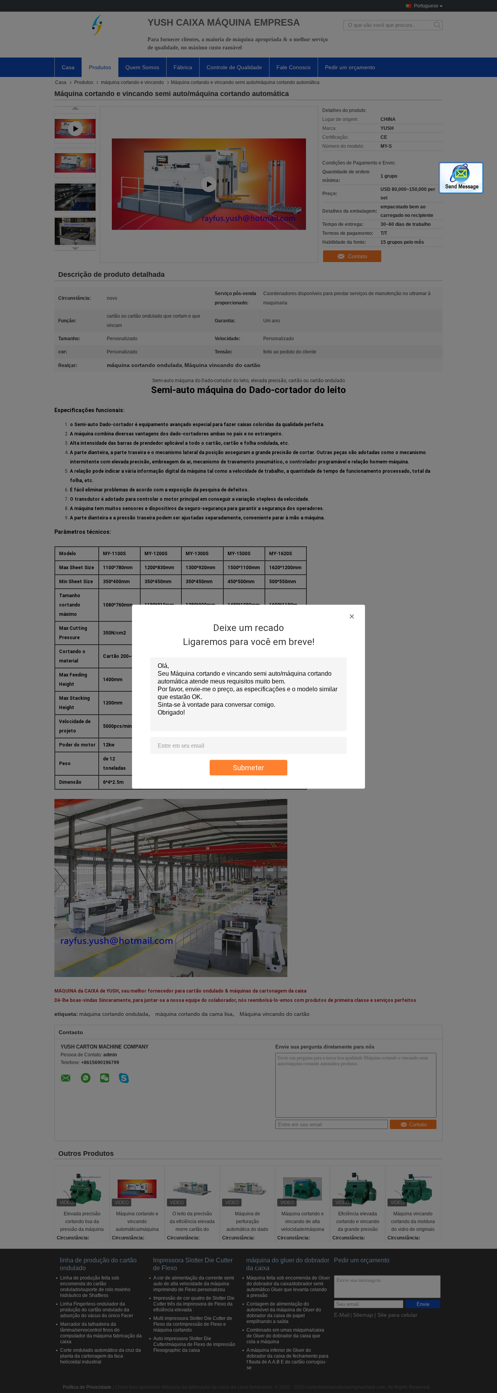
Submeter (248, 767)
